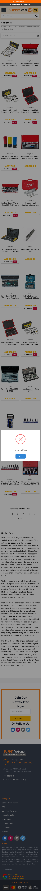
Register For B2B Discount (21, 4)
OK (20, 456)
